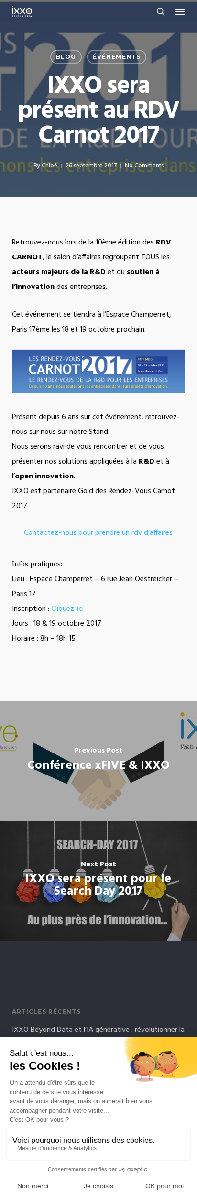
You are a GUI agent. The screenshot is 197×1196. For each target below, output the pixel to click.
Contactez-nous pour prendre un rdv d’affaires (98, 533)
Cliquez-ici (67, 609)
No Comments (144, 166)
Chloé (49, 166)
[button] (180, 11)
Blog (66, 56)
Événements (117, 56)
